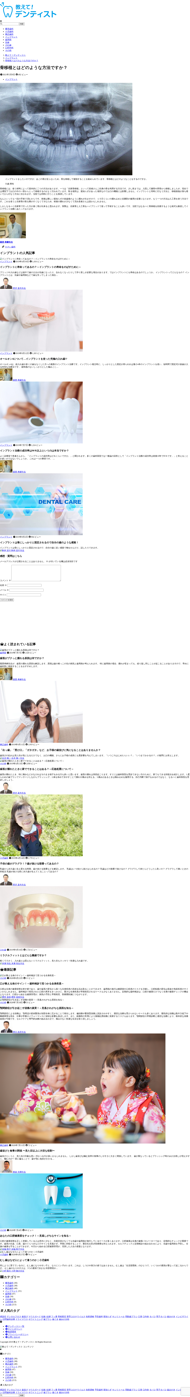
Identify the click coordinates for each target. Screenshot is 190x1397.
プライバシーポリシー (18, 1334)
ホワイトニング (35, 1319)
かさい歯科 (10, 247)
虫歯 (7, 42)
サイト (3, 595)
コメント (5, 580)
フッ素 (54, 1316)
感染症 (3, 1316)
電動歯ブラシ (131, 1316)
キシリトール (118, 1316)
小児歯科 (9, 31)
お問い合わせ (14, 1337)
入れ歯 (8, 45)
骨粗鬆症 (62, 1316)
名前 (3, 585)
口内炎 (146, 1316)
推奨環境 (12, 1332)
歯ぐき (55, 1319)
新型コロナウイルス (76, 1316)
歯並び (25, 1316)
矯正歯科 (9, 34)
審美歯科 (9, 29)
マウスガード (34, 1316)
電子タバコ (161, 1316)
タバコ (152, 1316)
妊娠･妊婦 (46, 1316)
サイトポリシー (15, 1329)
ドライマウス (22, 1319)
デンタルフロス (14, 1316)
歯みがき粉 (64, 1319)
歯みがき (171, 1316)
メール (4, 590)
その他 (8, 50)
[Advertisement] (77, 621)
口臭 (140, 1316)
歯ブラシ (47, 1319)
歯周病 (8, 40)
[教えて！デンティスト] (28, 17)
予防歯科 (99, 1316)
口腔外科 (9, 48)
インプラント (11, 37)
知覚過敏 (90, 1316)
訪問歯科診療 (9, 1319)
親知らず (107, 1316)
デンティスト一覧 (16, 1326)
